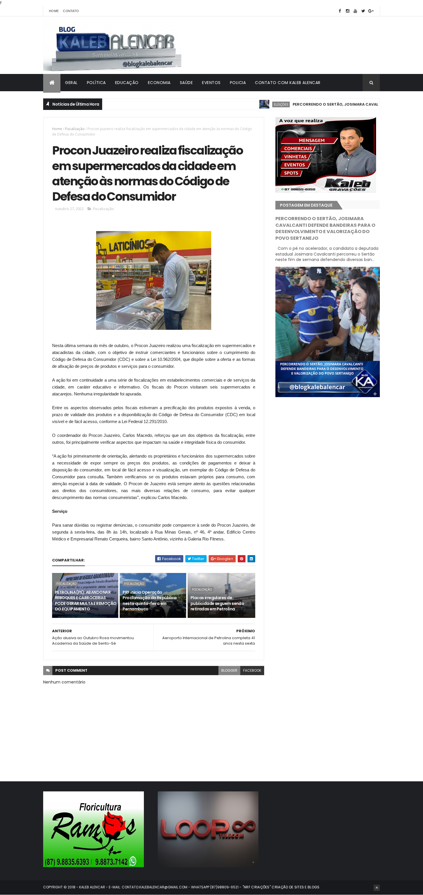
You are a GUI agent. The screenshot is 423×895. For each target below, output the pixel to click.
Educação (127, 82)
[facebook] (340, 11)
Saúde (186, 82)
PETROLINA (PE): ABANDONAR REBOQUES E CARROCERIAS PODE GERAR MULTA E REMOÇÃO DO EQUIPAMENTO (85, 600)
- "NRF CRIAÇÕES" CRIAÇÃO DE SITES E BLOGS (279, 887)
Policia (238, 82)
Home (54, 11)
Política (96, 82)
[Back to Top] (377, 888)
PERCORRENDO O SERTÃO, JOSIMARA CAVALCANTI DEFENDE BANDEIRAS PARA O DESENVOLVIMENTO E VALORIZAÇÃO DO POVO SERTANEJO (325, 228)
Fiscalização (75, 128)
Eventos (211, 82)
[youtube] (355, 11)
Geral (71, 82)
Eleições (262, 104)
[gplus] (371, 11)
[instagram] (347, 11)
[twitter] (363, 11)
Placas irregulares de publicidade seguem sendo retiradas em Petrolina (217, 603)
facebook (252, 670)
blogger (229, 670)
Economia (159, 82)
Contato (71, 11)
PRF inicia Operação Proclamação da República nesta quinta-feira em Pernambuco (150, 600)
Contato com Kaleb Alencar (288, 82)
